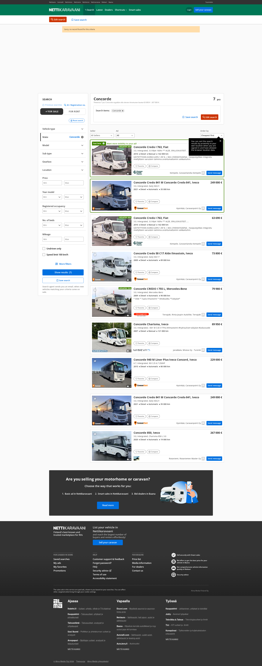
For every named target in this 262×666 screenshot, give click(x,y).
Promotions (59, 570)
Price (45, 178)
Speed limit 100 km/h (57, 254)
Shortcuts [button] (120, 9)
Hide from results (95, 219)
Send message (214, 173)
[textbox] (61, 145)
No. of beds (48, 220)
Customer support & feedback (108, 559)
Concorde (157, 158)
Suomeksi (209, 2)
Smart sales (135, 9)
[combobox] (63, 137)
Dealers (109, 9)
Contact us (137, 570)
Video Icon (111, 337)
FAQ (95, 566)
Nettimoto (68, 2)
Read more (108, 505)
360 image (111, 195)
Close (220, 141)
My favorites (60, 566)
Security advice (100, 570)
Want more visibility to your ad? (122, 143)
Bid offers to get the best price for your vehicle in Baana (192, 561)
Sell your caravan (203, 9)
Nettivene (77, 2)
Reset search (78, 120)
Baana (111, 2)
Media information (141, 563)
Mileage (46, 234)
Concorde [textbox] (77, 136)
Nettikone (85, 2)
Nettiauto (52, 2)
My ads (57, 563)
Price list (136, 559)
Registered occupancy (53, 206)
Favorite (141, 166)
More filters (65, 264)
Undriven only (54, 248)
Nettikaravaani (65, 9)
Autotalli (60, 2)
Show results (63, 272)
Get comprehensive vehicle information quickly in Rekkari (192, 568)
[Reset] (83, 137)
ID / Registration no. (76, 105)
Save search (80, 19)
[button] (102, 134)
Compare (154, 166)
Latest (99, 9)
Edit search (59, 19)
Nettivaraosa (95, 2)
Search (90, 9)
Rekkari (104, 2)
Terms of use (99, 574)
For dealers (138, 566)
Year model (48, 192)
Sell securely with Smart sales (188, 555)
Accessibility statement (105, 578)
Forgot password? (102, 563)
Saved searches (61, 559)
